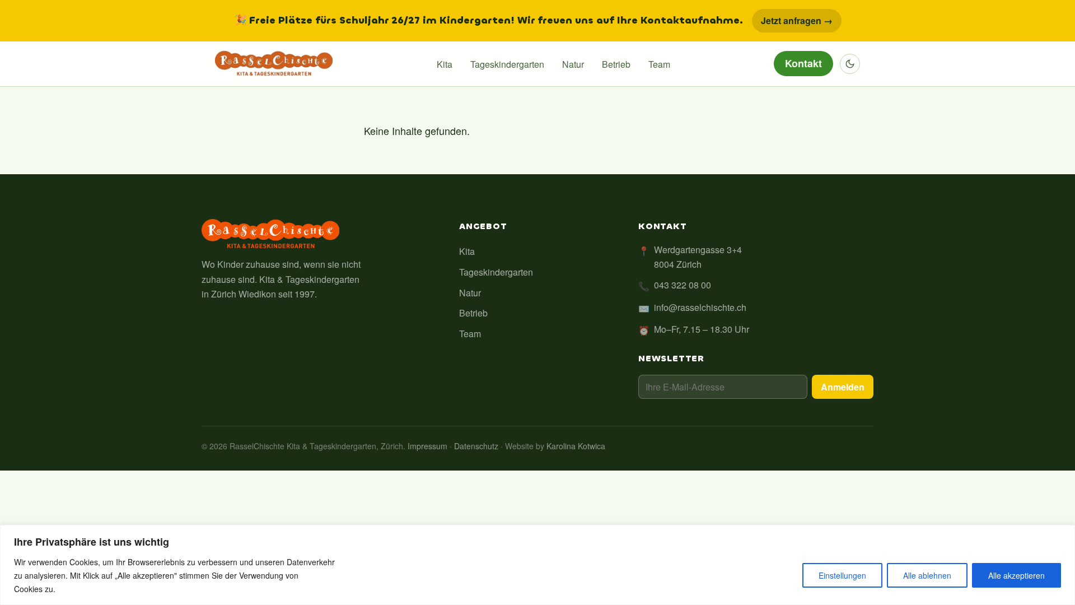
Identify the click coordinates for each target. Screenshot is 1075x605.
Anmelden (842, 386)
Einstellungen (842, 575)
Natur (573, 64)
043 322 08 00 (682, 284)
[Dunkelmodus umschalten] (850, 64)
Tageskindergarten (507, 64)
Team (659, 64)
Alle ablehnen (927, 575)
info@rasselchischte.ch (700, 307)
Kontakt (803, 63)
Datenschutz (476, 446)
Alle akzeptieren (1016, 575)
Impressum (427, 446)
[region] (537, 565)
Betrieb (616, 64)
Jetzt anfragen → (797, 20)
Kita (444, 64)
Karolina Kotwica (575, 446)
